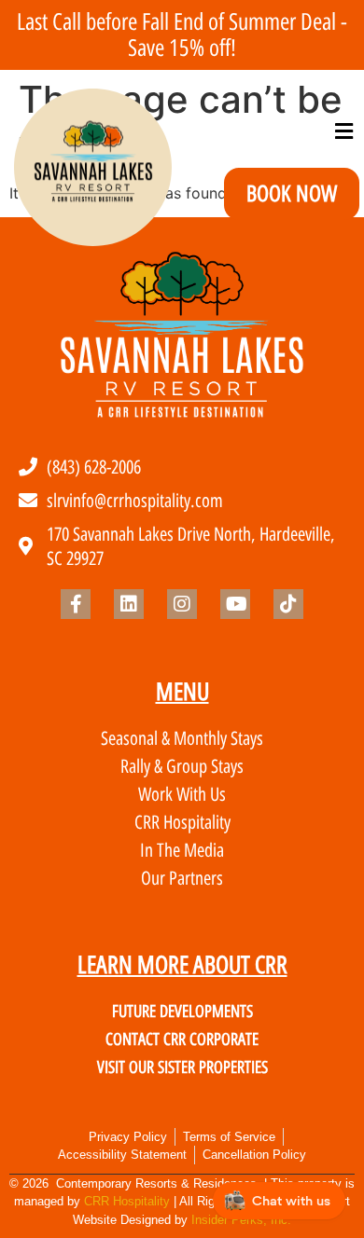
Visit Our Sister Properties (182, 1067)
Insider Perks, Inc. (241, 1220)
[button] (343, 132)
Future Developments (182, 1011)
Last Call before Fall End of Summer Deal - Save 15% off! (182, 34)
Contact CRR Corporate (182, 1039)
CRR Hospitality (127, 1201)
